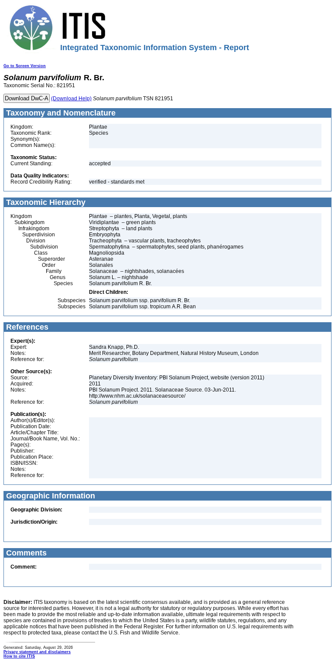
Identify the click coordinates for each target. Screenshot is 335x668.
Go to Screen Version (24, 66)
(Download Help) (71, 98)
